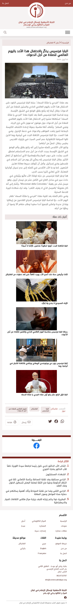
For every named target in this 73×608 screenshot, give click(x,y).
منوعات (64, 526)
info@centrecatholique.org (56, 580)
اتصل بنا (5, 3)
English (43, 548)
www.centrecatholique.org (36, 27)
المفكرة (42, 526)
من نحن (68, 3)
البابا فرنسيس (45, 409)
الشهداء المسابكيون (56, 474)
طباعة (9, 422)
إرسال (24, 422)
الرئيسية (65, 43)
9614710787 (62, 576)
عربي (44, 543)
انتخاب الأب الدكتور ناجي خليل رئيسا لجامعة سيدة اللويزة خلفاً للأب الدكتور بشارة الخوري (37, 467)
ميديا (23, 526)
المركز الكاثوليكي (39, 521)
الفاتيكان (50, 43)
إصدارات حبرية (40, 531)
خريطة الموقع (61, 543)
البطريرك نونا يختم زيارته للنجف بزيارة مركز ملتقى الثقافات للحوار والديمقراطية (36, 501)
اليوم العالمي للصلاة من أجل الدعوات (17, 409)
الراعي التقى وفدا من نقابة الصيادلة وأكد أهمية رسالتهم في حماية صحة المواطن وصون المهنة (36, 492)
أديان (58, 43)
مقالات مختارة (61, 531)
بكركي (22, 548)
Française (42, 553)
